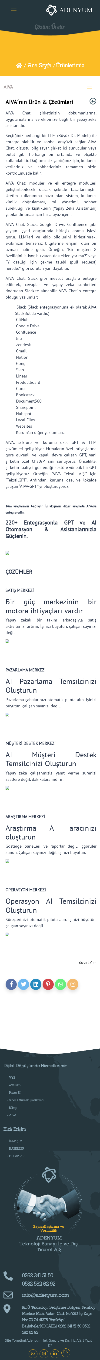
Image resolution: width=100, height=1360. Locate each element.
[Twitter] (23, 984)
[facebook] (11, 984)
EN (65, 1351)
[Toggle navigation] (13, 8)
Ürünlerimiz (70, 65)
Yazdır (83, 962)
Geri (93, 962)
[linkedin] (35, 984)
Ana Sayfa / (41, 65)
